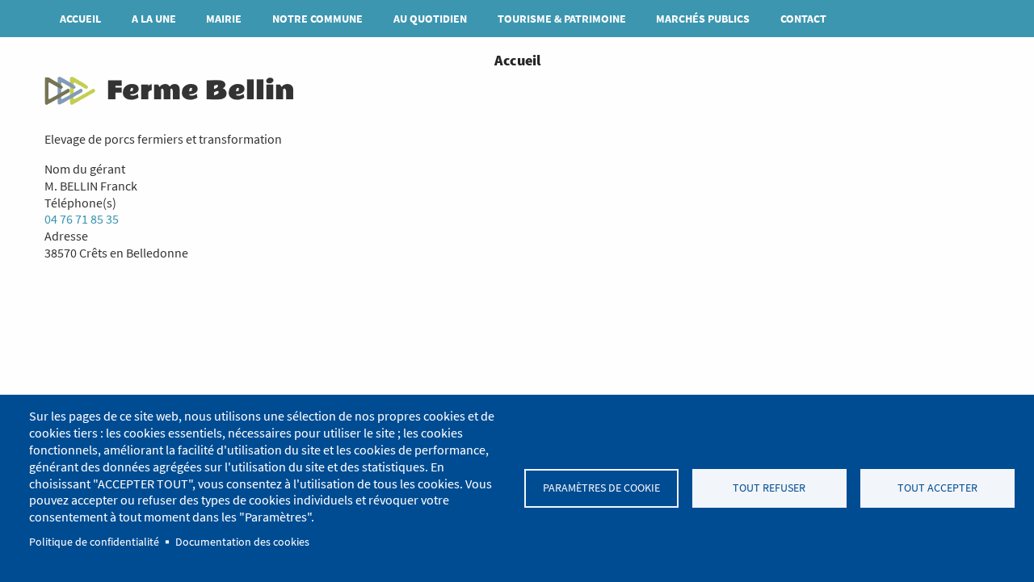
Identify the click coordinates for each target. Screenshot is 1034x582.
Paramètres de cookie (601, 488)
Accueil (517, 60)
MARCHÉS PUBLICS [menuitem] (703, 18)
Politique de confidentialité (94, 542)
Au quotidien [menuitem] (430, 18)
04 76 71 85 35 (81, 219)
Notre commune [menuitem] (317, 18)
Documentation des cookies (242, 542)
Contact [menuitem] (803, 18)
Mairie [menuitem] (224, 18)
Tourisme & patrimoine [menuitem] (562, 18)
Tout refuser (769, 488)
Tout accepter (937, 488)
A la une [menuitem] (154, 18)
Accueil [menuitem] (80, 18)
